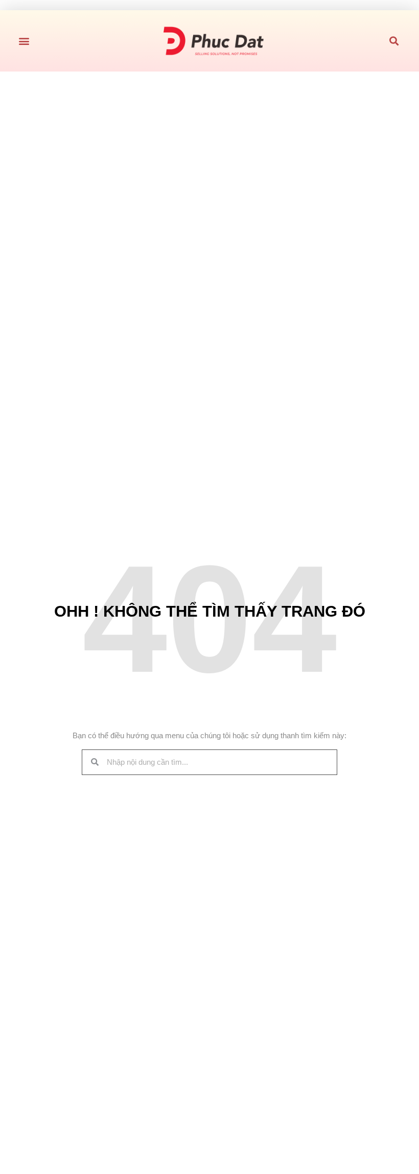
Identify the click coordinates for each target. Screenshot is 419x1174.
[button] (23, 41)
